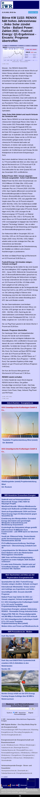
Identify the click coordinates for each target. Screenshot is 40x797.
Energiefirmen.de (7, 732)
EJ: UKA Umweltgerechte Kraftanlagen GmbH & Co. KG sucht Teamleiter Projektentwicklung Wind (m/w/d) (19, 604)
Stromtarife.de (22, 770)
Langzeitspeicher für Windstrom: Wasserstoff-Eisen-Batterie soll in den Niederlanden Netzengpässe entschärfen (20, 552)
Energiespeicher (28, 755)
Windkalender (28, 758)
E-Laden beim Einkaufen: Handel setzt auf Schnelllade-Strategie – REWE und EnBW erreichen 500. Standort (18, 566)
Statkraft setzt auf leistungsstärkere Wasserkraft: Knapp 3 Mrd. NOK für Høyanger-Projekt (15, 502)
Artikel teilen (34, 12)
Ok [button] (20, 796)
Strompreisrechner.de (8, 770)
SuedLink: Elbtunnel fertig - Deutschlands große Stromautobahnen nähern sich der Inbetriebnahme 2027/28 (18, 538)
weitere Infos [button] (22, 792)
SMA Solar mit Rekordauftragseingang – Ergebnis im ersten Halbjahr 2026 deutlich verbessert (18, 560)
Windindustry (25, 753)
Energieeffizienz (6, 758)
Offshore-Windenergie (26, 745)
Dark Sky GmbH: (8, 636)
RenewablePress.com (24, 750)
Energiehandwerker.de (24, 773)
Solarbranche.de (7, 747)
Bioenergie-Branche (21, 747)
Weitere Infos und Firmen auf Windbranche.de (20, 626)
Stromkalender (6, 760)
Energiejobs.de (27, 732)
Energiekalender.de (14, 735)
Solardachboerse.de (8, 750)
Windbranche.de (12, 745)
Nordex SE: (6, 669)
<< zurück (4, 777)
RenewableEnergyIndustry (10, 753)
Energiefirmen (16, 755)
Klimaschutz (18, 758)
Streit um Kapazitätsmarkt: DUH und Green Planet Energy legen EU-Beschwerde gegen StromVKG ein (19, 514)
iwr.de (3, 745)
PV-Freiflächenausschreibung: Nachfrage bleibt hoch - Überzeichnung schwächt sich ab (18, 545)
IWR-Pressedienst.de (22, 730)
